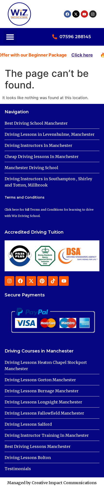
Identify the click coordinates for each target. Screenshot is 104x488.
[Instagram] (93, 14)
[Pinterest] (42, 281)
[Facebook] (67, 14)
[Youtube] (84, 14)
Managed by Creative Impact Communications (52, 482)
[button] (10, 36)
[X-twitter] (76, 14)
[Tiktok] (53, 281)
